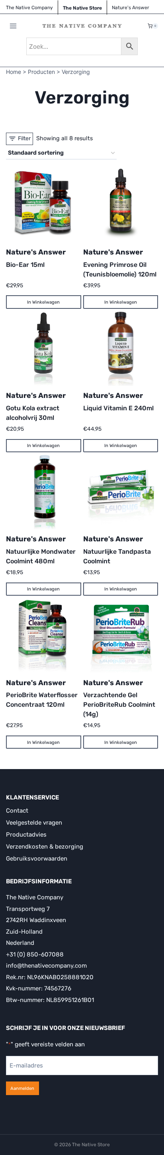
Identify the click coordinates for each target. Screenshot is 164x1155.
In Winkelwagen (43, 302)
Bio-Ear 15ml (25, 264)
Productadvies (26, 834)
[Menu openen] (13, 26)
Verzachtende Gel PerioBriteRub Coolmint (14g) (119, 704)
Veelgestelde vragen (34, 822)
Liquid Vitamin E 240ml (118, 408)
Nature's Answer (36, 252)
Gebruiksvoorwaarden (36, 858)
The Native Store (82, 8)
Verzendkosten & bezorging (44, 846)
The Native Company (29, 7)
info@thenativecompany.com (46, 965)
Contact (17, 810)
